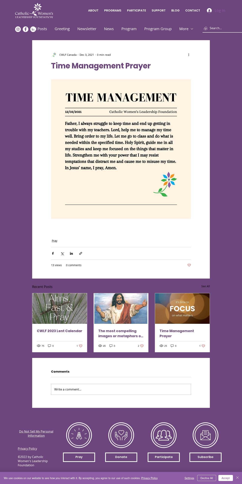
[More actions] (188, 54)
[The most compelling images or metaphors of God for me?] (121, 308)
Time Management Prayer (177, 333)
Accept (226, 478)
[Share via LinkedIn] (71, 253)
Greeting (62, 28)
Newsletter (86, 28)
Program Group (158, 28)
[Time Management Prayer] (182, 308)
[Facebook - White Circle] (25, 29)
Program (129, 28)
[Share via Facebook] (53, 253)
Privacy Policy (149, 478)
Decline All (206, 478)
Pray (54, 240)
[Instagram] (18, 29)
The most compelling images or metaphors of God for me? (120, 333)
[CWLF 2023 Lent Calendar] (59, 308)
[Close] (237, 478)
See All (205, 286)
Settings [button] (189, 478)
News (109, 28)
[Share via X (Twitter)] (62, 253)
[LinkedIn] (33, 29)
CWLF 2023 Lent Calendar (59, 331)
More (183, 28)
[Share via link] (80, 253)
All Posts (39, 28)
